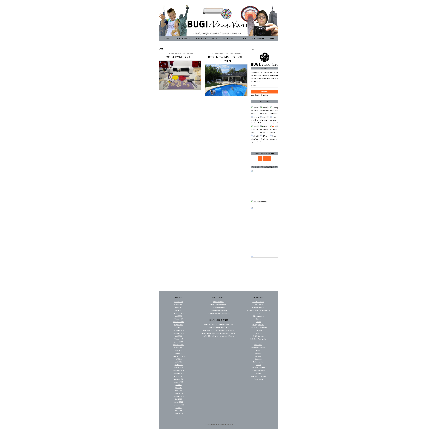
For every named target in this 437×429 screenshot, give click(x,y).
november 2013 (178, 405)
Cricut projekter (258, 316)
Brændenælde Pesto (222, 327)
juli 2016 (179, 359)
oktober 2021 (178, 304)
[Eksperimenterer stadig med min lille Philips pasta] (274, 120)
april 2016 (178, 362)
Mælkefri (258, 353)
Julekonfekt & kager (258, 347)
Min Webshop (200, 39)
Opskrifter (228, 39)
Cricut (214, 39)
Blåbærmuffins (218, 302)
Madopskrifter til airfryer (212, 324)
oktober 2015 (178, 376)
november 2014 (178, 396)
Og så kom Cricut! (180, 57)
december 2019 (178, 322)
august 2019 (178, 325)
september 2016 (178, 356)
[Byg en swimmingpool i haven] (226, 96)
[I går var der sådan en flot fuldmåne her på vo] (255, 110)
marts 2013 (179, 413)
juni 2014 (178, 399)
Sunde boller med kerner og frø (223, 330)
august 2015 (178, 382)
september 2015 (178, 379)
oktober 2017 (178, 347)
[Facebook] (265, 158)
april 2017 (178, 350)
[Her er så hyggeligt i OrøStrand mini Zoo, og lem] (255, 120)
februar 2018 (178, 339)
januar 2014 (178, 402)
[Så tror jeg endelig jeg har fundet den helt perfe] (264, 129)
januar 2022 (178, 302)
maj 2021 (178, 307)
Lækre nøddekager (218, 307)
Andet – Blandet (258, 302)
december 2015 (178, 370)
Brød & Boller (258, 304)
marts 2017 (179, 353)
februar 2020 (178, 319)
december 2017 (178, 345)
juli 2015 (179, 385)
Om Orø (258, 356)
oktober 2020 (178, 313)
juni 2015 (178, 388)
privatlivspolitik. (262, 95)
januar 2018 (178, 342)
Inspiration (258, 342)
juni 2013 (178, 410)
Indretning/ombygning (258, 339)
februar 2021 (178, 310)
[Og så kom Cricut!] (180, 89)
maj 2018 (178, 336)
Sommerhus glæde (258, 370)
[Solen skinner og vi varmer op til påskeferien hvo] (274, 139)
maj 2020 (178, 316)
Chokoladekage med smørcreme (218, 313)
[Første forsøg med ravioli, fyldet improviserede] (264, 110)
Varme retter (258, 379)
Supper (258, 373)
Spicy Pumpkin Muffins (218, 304)
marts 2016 (179, 365)
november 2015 (178, 373)
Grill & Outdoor (258, 336)
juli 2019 (179, 327)
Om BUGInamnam (183, 39)
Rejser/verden (258, 39)
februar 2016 (178, 367)
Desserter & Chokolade (258, 327)
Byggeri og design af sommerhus (258, 310)
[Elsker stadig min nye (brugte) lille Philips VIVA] (255, 129)
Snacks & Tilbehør (258, 367)
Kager (258, 350)
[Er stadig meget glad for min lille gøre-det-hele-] (274, 110)
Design (243, 39)
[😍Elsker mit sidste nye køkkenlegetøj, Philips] (274, 129)
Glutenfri (258, 333)
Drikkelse (258, 330)
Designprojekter (258, 325)
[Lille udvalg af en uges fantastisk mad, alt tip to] (255, 139)
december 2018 (178, 330)
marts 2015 (179, 393)
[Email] (260, 158)
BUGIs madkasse (258, 307)
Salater (258, 365)
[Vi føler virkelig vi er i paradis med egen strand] (264, 139)
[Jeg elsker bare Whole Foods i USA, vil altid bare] (264, 120)
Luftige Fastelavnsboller (218, 310)
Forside (167, 39)
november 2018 (178, 333)
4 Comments (188, 54)
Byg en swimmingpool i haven (223, 336)
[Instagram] (269, 158)
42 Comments (235, 54)
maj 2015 (178, 390)
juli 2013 (179, 408)
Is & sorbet (258, 345)
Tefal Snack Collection (258, 376)
